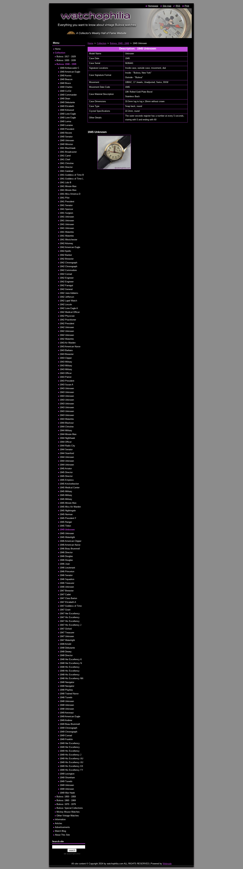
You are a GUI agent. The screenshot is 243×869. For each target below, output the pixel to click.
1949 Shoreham (67, 777)
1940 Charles (66, 87)
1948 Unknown (67, 701)
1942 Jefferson (67, 297)
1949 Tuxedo (66, 781)
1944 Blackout (67, 423)
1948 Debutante (67, 648)
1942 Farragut (66, 285)
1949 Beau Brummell (70, 724)
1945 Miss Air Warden (70, 507)
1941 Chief (65, 159)
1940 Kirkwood (67, 110)
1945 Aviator (66, 468)
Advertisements (62, 827)
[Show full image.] (114, 152)
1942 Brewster (67, 259)
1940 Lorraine (66, 125)
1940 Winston (66, 144)
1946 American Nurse (70, 545)
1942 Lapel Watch (68, 300)
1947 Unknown (67, 636)
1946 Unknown (67, 587)
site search (68, 854)
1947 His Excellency (70, 617)
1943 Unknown (67, 388)
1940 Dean (65, 98)
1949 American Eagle (70, 716)
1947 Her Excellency (70, 613)
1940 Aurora (65, 75)
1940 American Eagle (70, 72)
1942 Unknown (67, 327)
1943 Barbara (66, 350)
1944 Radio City (67, 445)
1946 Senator (66, 575)
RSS (178, 6)
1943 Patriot (65, 377)
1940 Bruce (65, 83)
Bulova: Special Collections (70, 808)
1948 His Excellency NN (71, 678)
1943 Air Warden (68, 342)
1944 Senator (66, 449)
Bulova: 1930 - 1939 (66, 60)
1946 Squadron (67, 579)
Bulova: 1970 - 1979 (66, 804)
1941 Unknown (67, 217)
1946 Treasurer (67, 583)
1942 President (67, 323)
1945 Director (66, 472)
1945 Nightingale (68, 510)
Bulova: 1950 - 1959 (66, 796)
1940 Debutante (67, 102)
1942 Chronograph (68, 262)
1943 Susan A (66, 384)
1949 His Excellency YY (71, 770)
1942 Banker (66, 255)
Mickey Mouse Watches (68, 812)
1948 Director (66, 655)
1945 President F (68, 518)
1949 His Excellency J (70, 754)
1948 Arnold (65, 644)
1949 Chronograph (68, 728)
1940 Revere (66, 133)
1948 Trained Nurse (69, 693)
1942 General (66, 289)
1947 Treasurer (67, 632)
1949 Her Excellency (70, 743)
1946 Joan (65, 564)
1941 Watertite (67, 232)
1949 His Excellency (70, 751)
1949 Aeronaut (67, 712)
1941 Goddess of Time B (72, 175)
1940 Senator (66, 136)
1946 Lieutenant (67, 567)
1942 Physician (67, 316)
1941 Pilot (64, 197)
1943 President (67, 381)
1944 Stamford (67, 453)
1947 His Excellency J (70, 625)
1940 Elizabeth (67, 106)
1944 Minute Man (68, 434)
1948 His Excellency (70, 667)
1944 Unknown (67, 457)
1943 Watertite (67, 419)
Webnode (167, 863)
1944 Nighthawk (67, 438)
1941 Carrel (65, 155)
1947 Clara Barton (68, 598)
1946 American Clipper (70, 541)
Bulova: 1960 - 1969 (66, 800)
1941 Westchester (68, 239)
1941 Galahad (66, 171)
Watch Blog (60, 831)
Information (60, 819)
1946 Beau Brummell (70, 548)
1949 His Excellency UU (71, 758)
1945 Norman (66, 514)
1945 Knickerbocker (69, 484)
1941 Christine (67, 163)
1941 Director (66, 167)
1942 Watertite (67, 339)
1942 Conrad (66, 274)
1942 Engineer (67, 278)
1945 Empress (67, 480)
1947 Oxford (66, 629)
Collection (101, 43)
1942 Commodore (68, 270)
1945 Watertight (67, 537)
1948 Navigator (67, 682)
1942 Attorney (66, 243)
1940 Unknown (67, 140)
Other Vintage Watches (68, 815)
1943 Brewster (67, 354)
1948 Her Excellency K (71, 659)
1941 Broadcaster (68, 152)
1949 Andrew (66, 720)
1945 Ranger (66, 522)
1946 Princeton (67, 571)
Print (187, 6)
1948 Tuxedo (66, 697)
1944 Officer (66, 442)
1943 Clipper (66, 358)
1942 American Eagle (70, 247)
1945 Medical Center (70, 487)
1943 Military (66, 362)
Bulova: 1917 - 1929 (66, 56)
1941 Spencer (66, 209)
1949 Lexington (67, 773)
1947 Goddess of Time (71, 606)
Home (90, 43)
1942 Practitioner (68, 319)
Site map (167, 6)
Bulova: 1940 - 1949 (119, 43)
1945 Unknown (67, 529)
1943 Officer (66, 373)
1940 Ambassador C (69, 68)
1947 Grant (65, 609)
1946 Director (66, 552)
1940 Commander (68, 95)
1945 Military (66, 491)
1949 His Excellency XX (71, 766)
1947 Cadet (65, 594)
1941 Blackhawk (68, 148)
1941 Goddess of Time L (71, 178)
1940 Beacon (66, 79)
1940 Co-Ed (65, 91)
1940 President (67, 129)
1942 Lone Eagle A (69, 308)
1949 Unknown (67, 785)
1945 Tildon (65, 526)
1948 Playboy (66, 690)
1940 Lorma (65, 121)
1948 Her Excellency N (71, 663)
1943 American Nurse (70, 346)
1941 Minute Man (68, 186)
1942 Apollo (65, 251)
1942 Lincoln (66, 304)
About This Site (62, 835)
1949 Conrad (66, 735)
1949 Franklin (66, 739)
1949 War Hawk (67, 793)
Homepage (153, 6)
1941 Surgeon (66, 213)
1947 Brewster (67, 590)
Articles (58, 823)
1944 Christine (67, 426)
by (76, 854)
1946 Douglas (66, 556)
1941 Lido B (65, 182)
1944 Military (66, 430)
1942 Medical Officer (70, 312)
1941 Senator (66, 205)
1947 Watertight (67, 640)
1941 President (67, 201)
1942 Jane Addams (69, 293)
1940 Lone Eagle (68, 114)
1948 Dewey (66, 651)
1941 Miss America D (70, 194)
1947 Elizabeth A (68, 602)
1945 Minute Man (68, 503)
